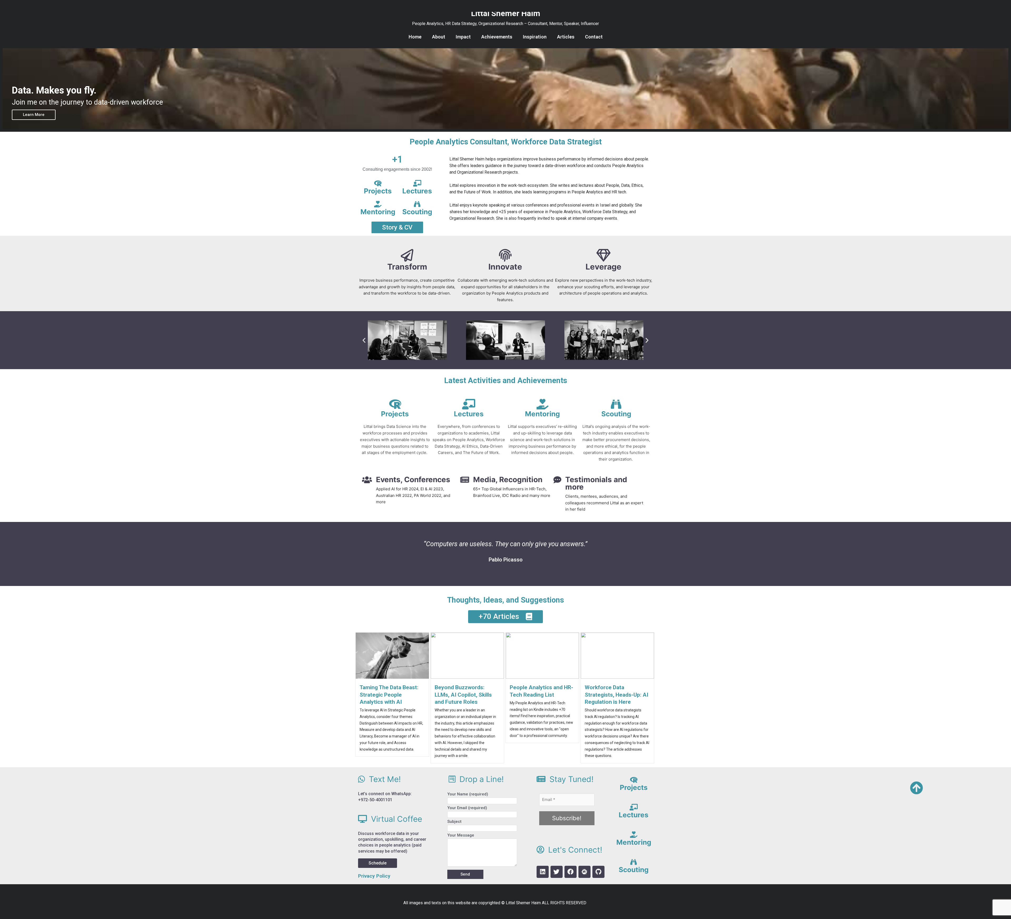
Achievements (496, 37)
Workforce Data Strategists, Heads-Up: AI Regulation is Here (616, 694)
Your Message (460, 835)
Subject (454, 821)
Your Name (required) (467, 794)
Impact (463, 37)
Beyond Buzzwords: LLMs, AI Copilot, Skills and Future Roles (463, 694)
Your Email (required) (467, 807)
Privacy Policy (374, 876)
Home (415, 37)
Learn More (33, 114)
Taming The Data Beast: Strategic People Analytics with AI (389, 694)
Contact (594, 37)
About (438, 37)
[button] (364, 340)
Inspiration (535, 37)
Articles (565, 37)
